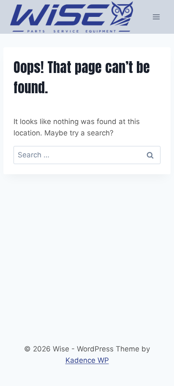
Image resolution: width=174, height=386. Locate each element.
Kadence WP (87, 360)
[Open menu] (156, 16)
